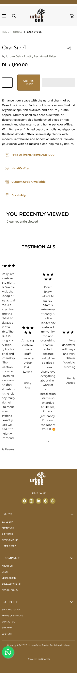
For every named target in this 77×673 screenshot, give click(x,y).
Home (5, 32)
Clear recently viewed (22, 221)
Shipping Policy (11, 609)
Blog (5, 572)
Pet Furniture (10, 540)
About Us (7, 566)
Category (7, 522)
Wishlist (7, 634)
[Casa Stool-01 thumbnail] (8, 47)
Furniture (8, 528)
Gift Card (7, 534)
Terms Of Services (12, 615)
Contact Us (8, 621)
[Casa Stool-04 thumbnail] (50, 47)
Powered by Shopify (38, 659)
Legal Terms (9, 578)
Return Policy (10, 590)
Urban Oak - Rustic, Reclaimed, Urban (31, 56)
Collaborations (11, 584)
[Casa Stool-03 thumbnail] (36, 47)
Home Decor (9, 546)
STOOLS (18, 32)
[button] (58, 82)
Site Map (7, 627)
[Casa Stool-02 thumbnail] (22, 47)
